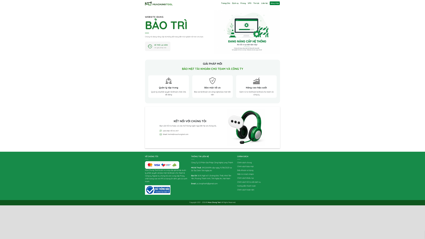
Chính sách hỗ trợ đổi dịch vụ (249, 182)
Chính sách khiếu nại (245, 178)
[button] (275, 3)
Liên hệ (264, 3)
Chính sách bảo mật (245, 166)
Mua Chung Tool (214, 202)
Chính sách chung (244, 162)
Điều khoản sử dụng (245, 170)
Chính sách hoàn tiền (245, 190)
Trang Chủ (225, 3)
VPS (249, 3)
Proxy (243, 3)
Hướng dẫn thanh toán (246, 186)
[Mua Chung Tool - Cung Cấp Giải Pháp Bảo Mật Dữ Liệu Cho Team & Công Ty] (159, 3)
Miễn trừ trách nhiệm (245, 174)
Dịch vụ (235, 3)
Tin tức (256, 3)
